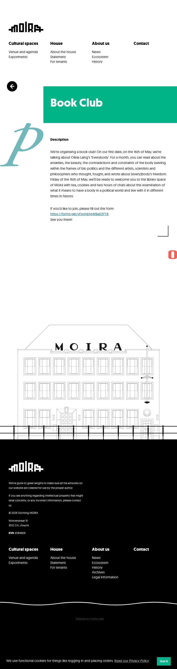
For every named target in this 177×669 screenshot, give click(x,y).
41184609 (17, 533)
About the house (63, 52)
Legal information (105, 577)
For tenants (58, 61)
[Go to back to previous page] (12, 86)
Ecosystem (100, 57)
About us (100, 43)
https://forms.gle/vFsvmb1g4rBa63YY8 (79, 214)
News (96, 52)
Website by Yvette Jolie (90, 618)
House (56, 43)
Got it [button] (164, 661)
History (97, 61)
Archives (98, 572)
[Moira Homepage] (26, 27)
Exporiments (18, 57)
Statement (58, 57)
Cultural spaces (23, 43)
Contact (141, 43)
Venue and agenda (23, 52)
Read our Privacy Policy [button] (131, 660)
